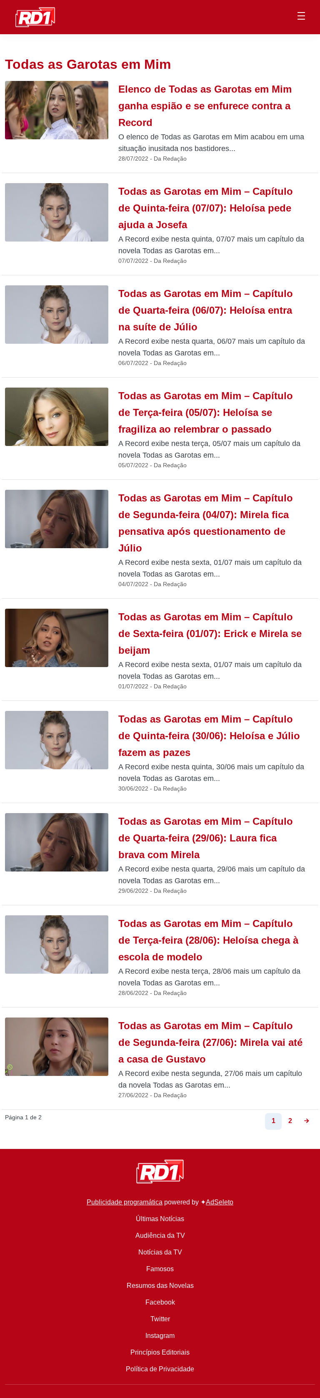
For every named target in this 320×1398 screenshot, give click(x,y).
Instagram (160, 1335)
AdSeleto (219, 1202)
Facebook (160, 1302)
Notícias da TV (160, 1252)
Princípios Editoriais (160, 1352)
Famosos (160, 1268)
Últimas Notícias (160, 1218)
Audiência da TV (160, 1235)
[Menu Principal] (301, 17)
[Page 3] (306, 1121)
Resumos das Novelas (160, 1285)
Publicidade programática (124, 1202)
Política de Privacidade (160, 1369)
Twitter (160, 1318)
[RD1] (35, 16)
